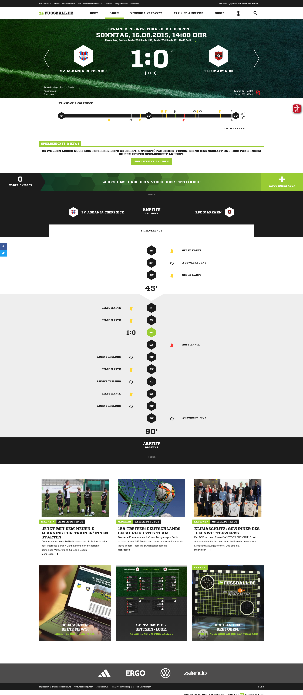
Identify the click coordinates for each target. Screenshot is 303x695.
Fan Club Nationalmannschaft (90, 3)
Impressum (44, 687)
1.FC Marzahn (218, 71)
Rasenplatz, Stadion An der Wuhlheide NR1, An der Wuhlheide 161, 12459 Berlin (149, 40)
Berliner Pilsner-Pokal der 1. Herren (148, 29)
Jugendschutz (102, 687)
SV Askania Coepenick (83, 71)
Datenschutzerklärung (61, 687)
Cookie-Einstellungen (142, 687)
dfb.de (56, 3)
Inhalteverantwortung (121, 687)
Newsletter (135, 3)
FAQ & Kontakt (121, 3)
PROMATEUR (45, 3)
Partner (109, 3)
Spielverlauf (151, 230)
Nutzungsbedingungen (83, 687)
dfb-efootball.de (68, 3)
